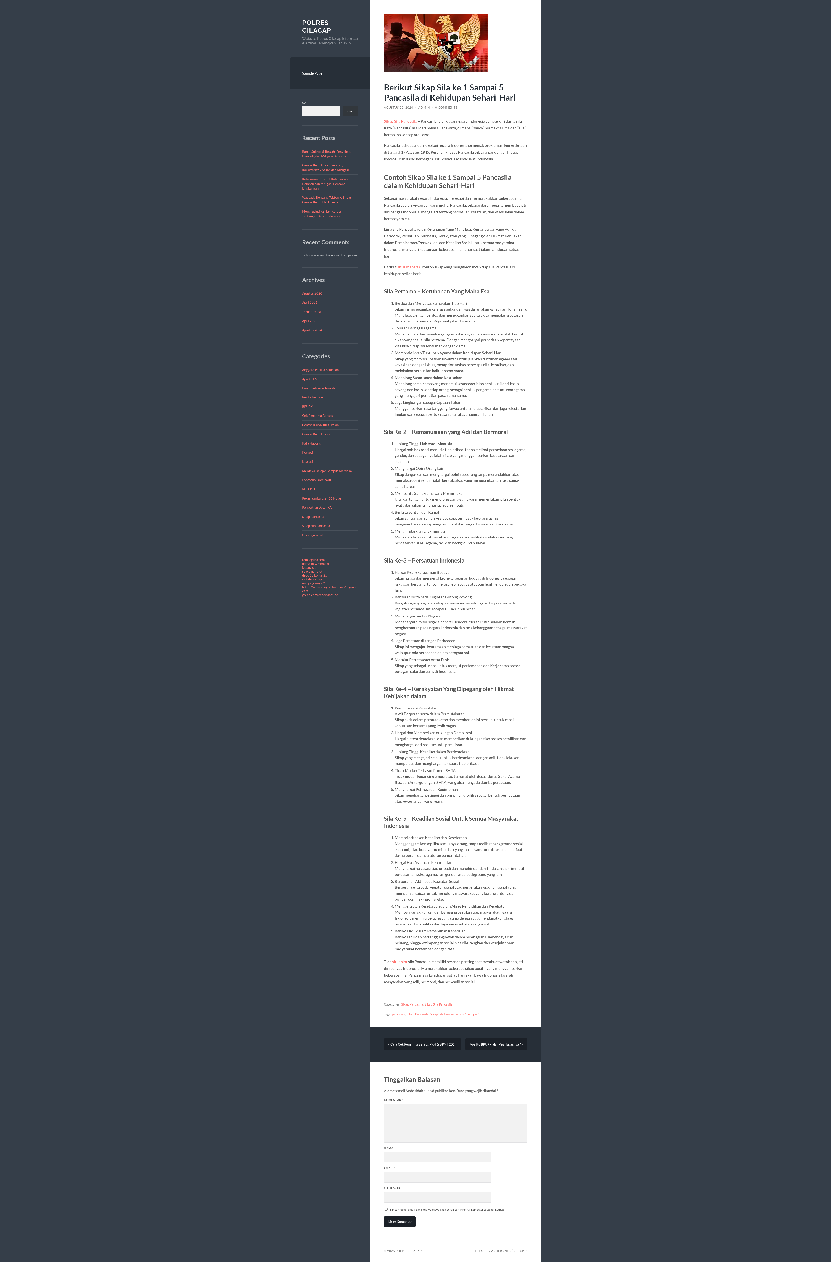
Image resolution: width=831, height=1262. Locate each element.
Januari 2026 (311, 312)
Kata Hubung (311, 443)
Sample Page (312, 73)
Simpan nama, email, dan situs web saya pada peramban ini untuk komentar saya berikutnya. (447, 1209)
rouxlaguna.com (313, 560)
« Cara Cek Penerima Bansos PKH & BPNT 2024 (422, 1044)
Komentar (394, 1100)
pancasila (398, 1014)
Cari (306, 103)
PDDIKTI (308, 489)
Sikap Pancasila (313, 517)
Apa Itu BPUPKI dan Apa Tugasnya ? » (496, 1044)
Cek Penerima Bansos (317, 415)
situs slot (399, 961)
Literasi (307, 461)
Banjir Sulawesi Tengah (318, 388)
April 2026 (309, 302)
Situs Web (392, 1188)
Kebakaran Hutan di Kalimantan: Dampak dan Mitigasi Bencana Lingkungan (325, 183)
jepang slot (310, 567)
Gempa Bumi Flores (316, 434)
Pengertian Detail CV (317, 507)
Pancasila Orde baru (316, 480)
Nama (390, 1148)
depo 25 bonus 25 (314, 575)
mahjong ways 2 (313, 583)
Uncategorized (312, 535)
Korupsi (307, 452)
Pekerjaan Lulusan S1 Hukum (322, 498)
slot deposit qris (313, 579)
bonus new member (315, 564)
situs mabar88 (409, 266)
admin (424, 107)
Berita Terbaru (312, 397)
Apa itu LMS (310, 379)
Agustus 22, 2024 (398, 107)
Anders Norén (503, 1251)
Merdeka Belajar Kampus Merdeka (327, 471)
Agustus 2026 (312, 293)
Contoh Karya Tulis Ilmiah (320, 425)
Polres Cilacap (316, 26)
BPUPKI (308, 406)
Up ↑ (523, 1251)
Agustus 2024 (312, 330)
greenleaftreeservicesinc (320, 595)
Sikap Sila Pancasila (316, 526)
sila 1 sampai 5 (469, 1014)
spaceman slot (312, 571)
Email (390, 1168)
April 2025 (309, 321)
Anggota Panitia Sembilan (320, 370)
